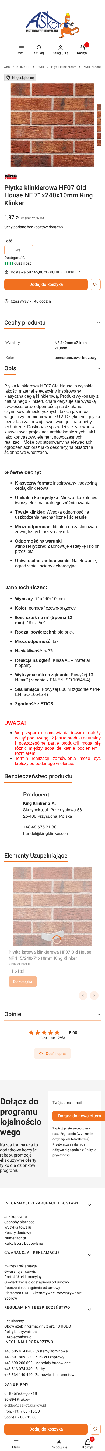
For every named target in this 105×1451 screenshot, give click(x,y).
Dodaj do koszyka (46, 284)
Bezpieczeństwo (18, 1337)
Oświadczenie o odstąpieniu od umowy (36, 1282)
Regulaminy (14, 1321)
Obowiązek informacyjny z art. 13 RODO (37, 1326)
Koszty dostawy (17, 1232)
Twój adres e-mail (67, 1102)
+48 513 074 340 (18, 1369)
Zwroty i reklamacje (20, 1266)
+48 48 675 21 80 (40, 827)
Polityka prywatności (21, 1331)
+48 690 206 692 (18, 1363)
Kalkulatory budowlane (23, 1243)
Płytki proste (92, 67)
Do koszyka (22, 981)
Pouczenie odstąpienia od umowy (32, 1287)
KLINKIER (23, 67)
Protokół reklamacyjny (23, 1277)
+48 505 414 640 (18, 1351)
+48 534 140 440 (18, 1374)
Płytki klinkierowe (63, 67)
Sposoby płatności (19, 1222)
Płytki (41, 67)
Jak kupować (15, 1216)
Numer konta (15, 1238)
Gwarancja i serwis (20, 1271)
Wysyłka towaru (17, 1227)
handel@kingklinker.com (46, 833)
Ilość (8, 241)
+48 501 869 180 (18, 1357)
